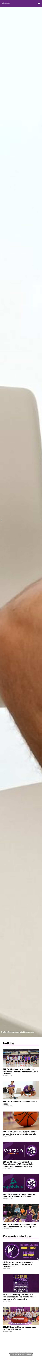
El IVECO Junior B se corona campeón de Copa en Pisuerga (19, 1328)
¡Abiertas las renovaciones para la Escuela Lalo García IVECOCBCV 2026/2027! (18, 1264)
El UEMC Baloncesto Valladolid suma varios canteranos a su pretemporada (19, 1225)
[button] (38, 3)
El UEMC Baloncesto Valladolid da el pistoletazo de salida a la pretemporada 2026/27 (20, 1071)
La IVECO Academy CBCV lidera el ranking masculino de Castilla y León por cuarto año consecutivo (19, 1297)
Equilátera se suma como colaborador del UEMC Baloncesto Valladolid (20, 1195)
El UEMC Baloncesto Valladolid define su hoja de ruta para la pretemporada (20, 1133)
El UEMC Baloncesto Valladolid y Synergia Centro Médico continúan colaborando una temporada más (18, 1164)
